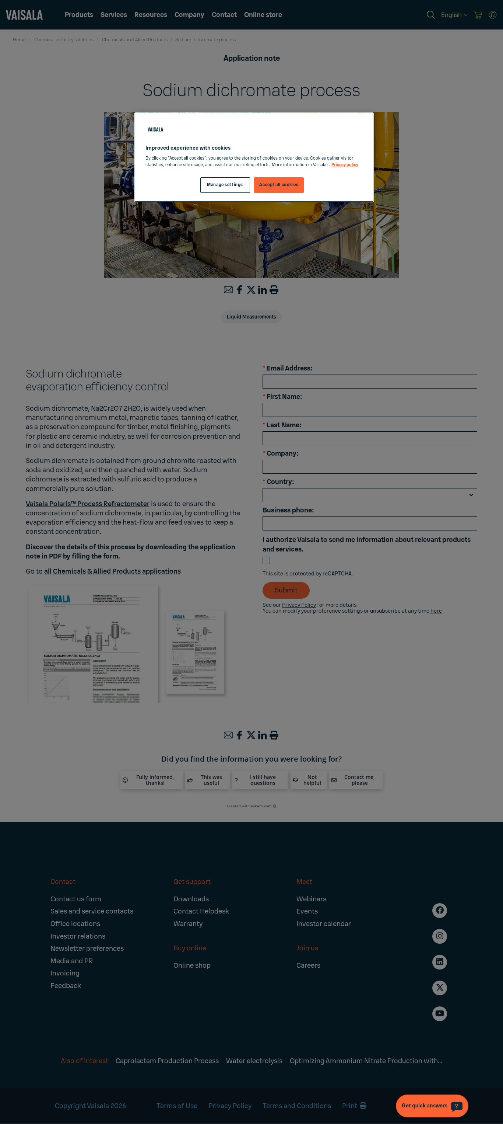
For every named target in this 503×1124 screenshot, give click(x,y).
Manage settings (225, 185)
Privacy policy (344, 165)
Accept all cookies (278, 185)
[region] (254, 157)
